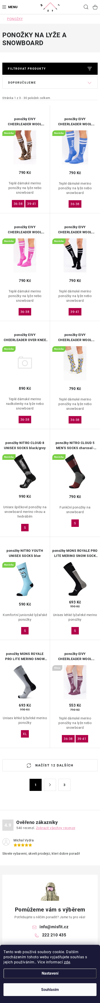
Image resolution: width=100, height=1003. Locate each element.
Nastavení (50, 973)
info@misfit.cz (54, 926)
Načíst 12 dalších (53, 765)
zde (67, 962)
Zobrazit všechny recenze (55, 828)
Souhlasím (50, 989)
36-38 (18, 204)
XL (25, 734)
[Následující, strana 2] (50, 785)
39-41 (31, 204)
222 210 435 (54, 934)
